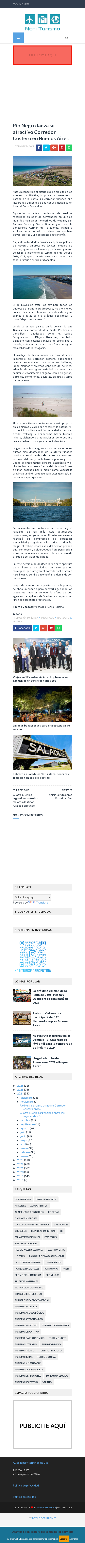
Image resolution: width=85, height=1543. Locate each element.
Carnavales (61, 1224)
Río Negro (63, 617)
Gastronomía (56, 1249)
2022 (20, 1164)
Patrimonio (51, 1268)
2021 (20, 1168)
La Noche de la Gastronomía (46, 1256)
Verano (17, 621)
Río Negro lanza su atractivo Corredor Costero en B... (43, 1107)
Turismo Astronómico (29, 1319)
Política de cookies (24, 1496)
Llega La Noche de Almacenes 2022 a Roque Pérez (50, 1062)
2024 (20, 1093)
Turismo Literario (26, 1344)
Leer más (73, 1538)
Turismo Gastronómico (30, 1338)
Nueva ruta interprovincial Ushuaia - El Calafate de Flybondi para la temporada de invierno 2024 (52, 1041)
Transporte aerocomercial (32, 1300)
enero (24, 1156)
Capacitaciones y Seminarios (32, 1224)
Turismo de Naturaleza (29, 1369)
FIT (61, 1231)
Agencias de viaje (46, 1199)
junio (24, 1136)
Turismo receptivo (26, 1382)
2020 (20, 1172)
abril (23, 1144)
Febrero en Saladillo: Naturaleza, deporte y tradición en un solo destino (41, 775)
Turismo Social (46, 1357)
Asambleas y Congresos (29, 1212)
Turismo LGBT (57, 1338)
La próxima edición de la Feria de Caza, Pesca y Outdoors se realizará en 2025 (50, 997)
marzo (24, 1148)
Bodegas (53, 1212)
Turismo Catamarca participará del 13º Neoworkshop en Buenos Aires (51, 1019)
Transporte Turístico (28, 1294)
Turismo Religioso (50, 1350)
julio (23, 1132)
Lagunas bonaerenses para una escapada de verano (41, 727)
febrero (25, 1152)
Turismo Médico (25, 1350)
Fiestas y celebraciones (29, 1249)
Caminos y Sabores (26, 1218)
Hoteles (20, 1256)
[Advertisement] (42, 91)
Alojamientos (39, 1205)
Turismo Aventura (26, 1325)
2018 (20, 1180)
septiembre (28, 1124)
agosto (25, 1128)
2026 (20, 1085)
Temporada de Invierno (29, 1287)
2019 (20, 1176)
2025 (20, 1089)
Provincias (47, 617)
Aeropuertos (23, 1199)
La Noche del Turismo (28, 1262)
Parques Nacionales (27, 1268)
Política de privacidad (26, 1485)
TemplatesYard (46, 1507)
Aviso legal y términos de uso (30, 1462)
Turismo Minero (51, 1344)
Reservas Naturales (26, 1281)
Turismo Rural (24, 1357)
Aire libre (20, 1205)
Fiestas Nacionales (26, 1243)
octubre (26, 1120)
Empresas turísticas (43, 1231)
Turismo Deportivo (27, 1331)
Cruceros (21, 1231)
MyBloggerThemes (44, 1518)
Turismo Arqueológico (29, 1312)
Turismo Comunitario (55, 1325)
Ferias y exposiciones (27, 1237)
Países (66, 1268)
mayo (24, 1140)
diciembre (27, 1097)
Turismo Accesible (26, 1306)
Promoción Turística (25, 617)
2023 (20, 1160)
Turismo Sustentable (28, 1363)
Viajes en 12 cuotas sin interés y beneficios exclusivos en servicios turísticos (40, 678)
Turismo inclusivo (57, 1375)
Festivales (50, 1237)
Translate (42, 902)
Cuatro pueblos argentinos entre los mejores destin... (42, 1114)
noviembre (27, 1101)
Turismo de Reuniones (28, 1375)
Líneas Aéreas (53, 1262)
